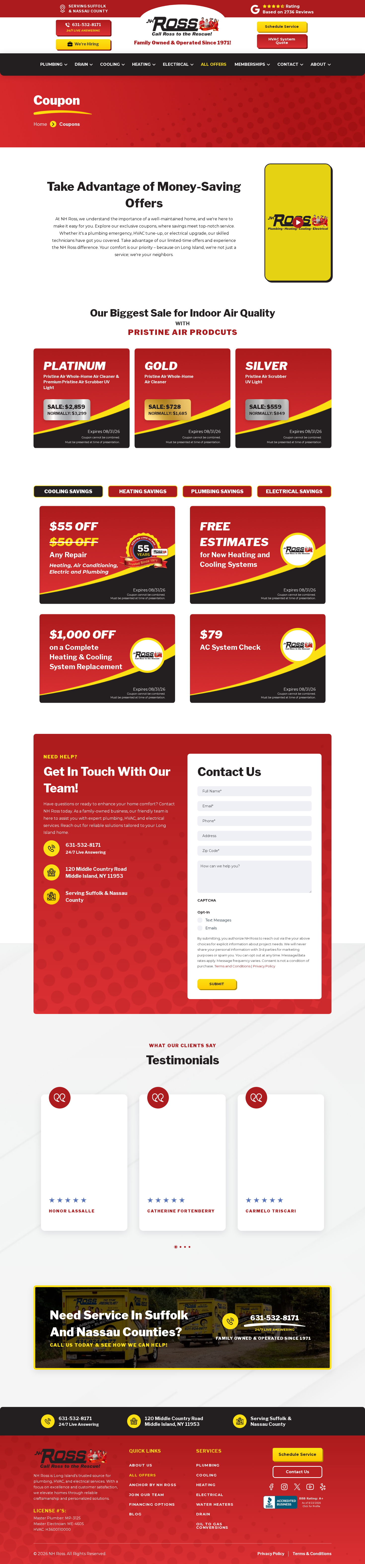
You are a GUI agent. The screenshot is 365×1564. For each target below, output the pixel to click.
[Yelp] (323, 1487)
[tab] (68, 491)
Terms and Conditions (233, 966)
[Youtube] (310, 1487)
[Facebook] (271, 1487)
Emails (211, 928)
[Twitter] (297, 1487)
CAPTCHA (206, 900)
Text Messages (218, 920)
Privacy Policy (264, 966)
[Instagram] (284, 1487)
